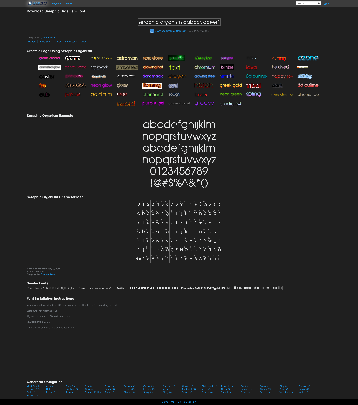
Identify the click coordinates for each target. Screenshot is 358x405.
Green (109, 389)
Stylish (57, 41)
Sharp (148, 392)
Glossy (304, 386)
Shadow (130, 392)
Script (109, 392)
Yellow (32, 395)
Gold (50, 389)
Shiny (167, 392)
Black (70, 386)
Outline (265, 389)
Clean (83, 41)
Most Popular (34, 386)
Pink (283, 389)
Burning (129, 386)
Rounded (72, 392)
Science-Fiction (94, 392)
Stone (245, 392)
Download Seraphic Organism (170, 31)
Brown (109, 386)
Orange (246, 389)
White (303, 392)
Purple (304, 389)
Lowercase (71, 41)
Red (31, 392)
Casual (148, 386)
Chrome (169, 386)
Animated (52, 386)
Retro (50, 392)
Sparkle (207, 392)
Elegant (227, 386)
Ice (166, 389)
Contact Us (168, 401)
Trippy (265, 392)
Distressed (209, 386)
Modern (32, 41)
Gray (89, 389)
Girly (283, 386)
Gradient (72, 389)
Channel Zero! (48, 37)
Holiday (149, 389)
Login (326, 3)
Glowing (33, 389)
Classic (187, 386)
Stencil (226, 392)
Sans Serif (45, 41)
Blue (89, 386)
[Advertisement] (13, 51)
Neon (225, 389)
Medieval (189, 389)
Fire (244, 386)
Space (187, 392)
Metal (206, 389)
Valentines (286, 392)
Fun (264, 386)
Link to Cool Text (187, 401)
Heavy (129, 389)
